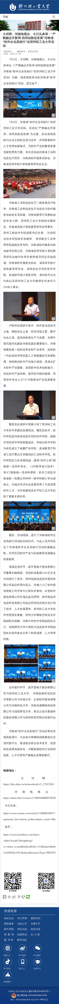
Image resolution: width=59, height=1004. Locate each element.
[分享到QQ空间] (9, 897)
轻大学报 (22, 918)
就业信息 (35, 929)
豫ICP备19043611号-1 (39, 991)
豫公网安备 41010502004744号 (31, 995)
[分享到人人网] (23, 897)
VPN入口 (43, 999)
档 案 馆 (9, 934)
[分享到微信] (28, 897)
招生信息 (22, 929)
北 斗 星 (35, 934)
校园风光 (22, 934)
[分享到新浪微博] (14, 897)
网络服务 (9, 923)
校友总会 (9, 918)
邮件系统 (9, 929)
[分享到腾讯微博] (19, 897)
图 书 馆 (8, 940)
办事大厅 (35, 923)
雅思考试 (35, 918)
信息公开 (22, 923)
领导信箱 (21, 940)
